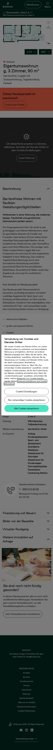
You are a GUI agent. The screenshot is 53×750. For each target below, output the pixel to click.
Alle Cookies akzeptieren (26, 408)
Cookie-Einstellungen (26, 391)
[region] (26, 375)
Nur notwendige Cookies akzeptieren (26, 400)
